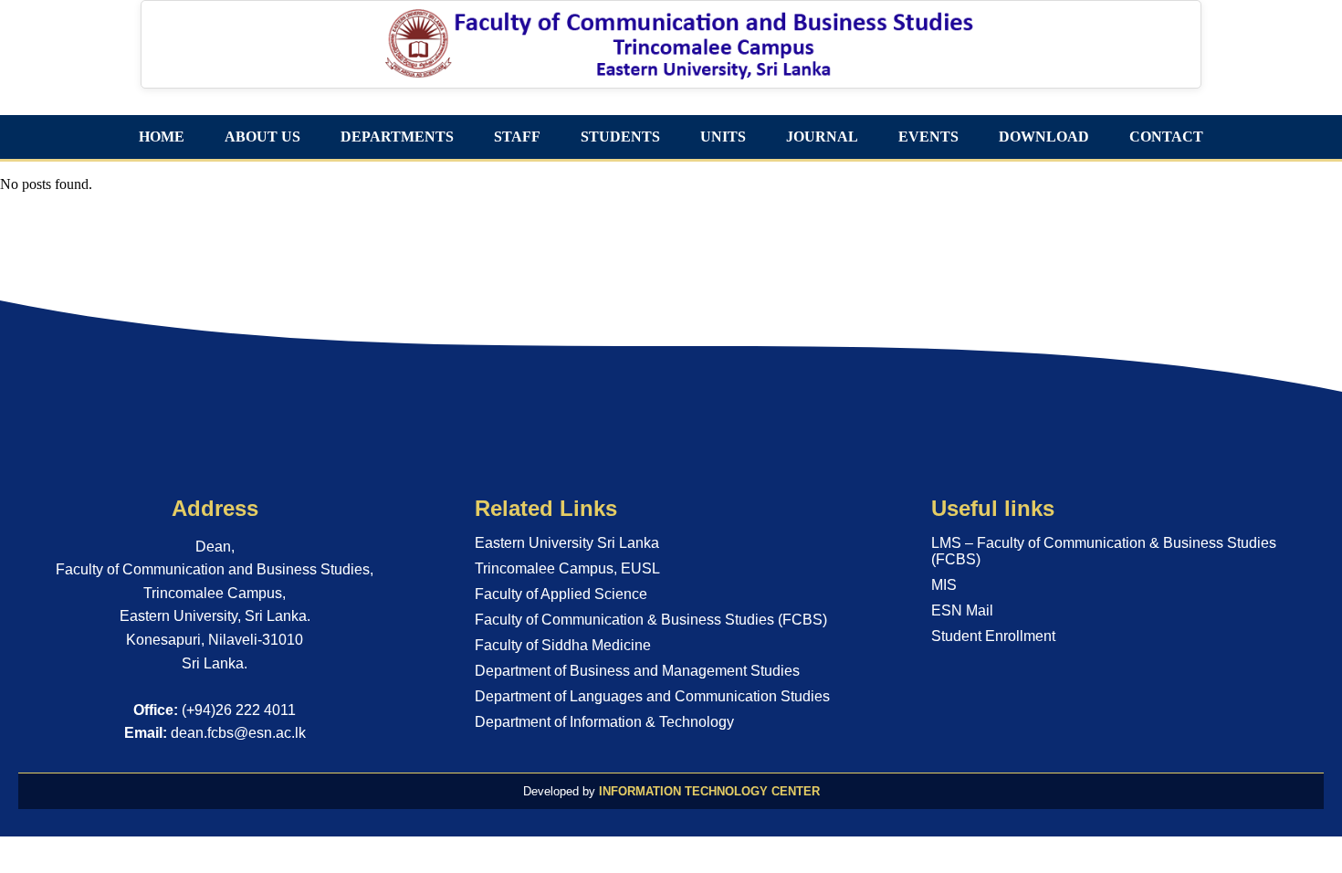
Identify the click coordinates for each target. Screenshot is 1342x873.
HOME (161, 136)
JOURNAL (822, 136)
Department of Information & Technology (604, 722)
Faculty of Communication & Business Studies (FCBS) (651, 619)
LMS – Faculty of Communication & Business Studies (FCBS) (1103, 551)
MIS (944, 585)
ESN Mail (962, 610)
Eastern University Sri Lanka (567, 543)
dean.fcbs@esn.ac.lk (238, 733)
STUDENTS (620, 136)
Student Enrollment (993, 636)
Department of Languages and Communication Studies (652, 696)
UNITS (723, 136)
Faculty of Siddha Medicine (563, 645)
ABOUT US (262, 136)
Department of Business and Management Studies (637, 670)
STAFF (517, 136)
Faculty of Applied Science (561, 594)
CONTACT (1166, 136)
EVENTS (928, 136)
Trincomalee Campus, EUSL (567, 568)
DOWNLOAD (1044, 136)
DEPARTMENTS (397, 136)
